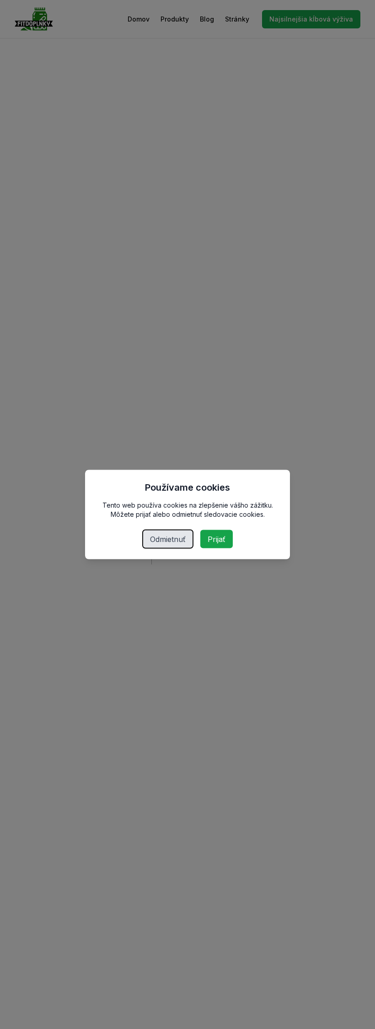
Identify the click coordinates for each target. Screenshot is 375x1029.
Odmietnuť (168, 539)
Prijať (216, 539)
